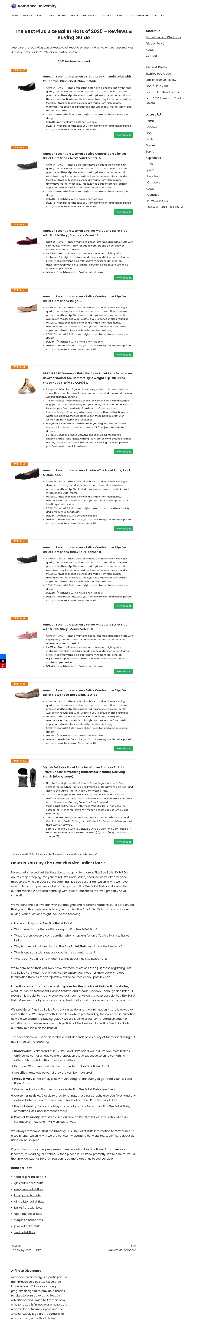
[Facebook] (3, 656)
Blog (39, 15)
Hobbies (152, 176)
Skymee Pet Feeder (159, 74)
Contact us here (35, 1159)
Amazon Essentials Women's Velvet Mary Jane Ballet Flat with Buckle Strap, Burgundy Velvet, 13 (85, 233)
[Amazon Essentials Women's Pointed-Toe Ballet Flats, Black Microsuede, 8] (27, 474)
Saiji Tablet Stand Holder (162, 92)
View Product (123, 135)
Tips (150, 164)
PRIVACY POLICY (157, 201)
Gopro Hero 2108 (157, 86)
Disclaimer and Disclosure (163, 37)
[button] (97, 15)
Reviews (27, 15)
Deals (50, 15)
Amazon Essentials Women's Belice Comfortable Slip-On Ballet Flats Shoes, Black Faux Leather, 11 (84, 549)
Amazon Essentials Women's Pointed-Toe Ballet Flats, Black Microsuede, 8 (87, 472)
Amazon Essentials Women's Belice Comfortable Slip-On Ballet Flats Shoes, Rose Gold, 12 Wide (84, 692)
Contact (151, 56)
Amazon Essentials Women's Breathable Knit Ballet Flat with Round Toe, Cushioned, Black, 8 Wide (87, 78)
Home (15, 15)
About (150, 50)
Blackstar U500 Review (161, 80)
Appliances (153, 158)
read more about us (77, 1159)
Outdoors (153, 182)
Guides (62, 15)
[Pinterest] (3, 665)
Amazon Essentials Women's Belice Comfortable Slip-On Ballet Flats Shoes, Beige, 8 (84, 298)
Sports (150, 170)
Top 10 (74, 15)
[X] (3, 661)
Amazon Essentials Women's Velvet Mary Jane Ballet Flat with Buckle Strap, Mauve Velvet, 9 (85, 626)
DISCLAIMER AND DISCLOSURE (147, 15)
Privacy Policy (155, 43)
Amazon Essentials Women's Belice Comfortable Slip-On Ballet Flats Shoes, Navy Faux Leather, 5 (84, 156)
